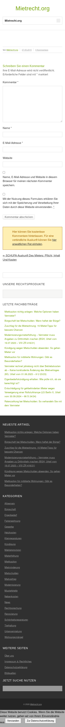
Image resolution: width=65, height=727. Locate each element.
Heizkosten (10, 532)
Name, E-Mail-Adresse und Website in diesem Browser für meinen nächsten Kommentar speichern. (30, 181)
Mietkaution (11, 561)
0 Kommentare (41, 49)
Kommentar (10, 82)
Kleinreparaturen (13, 538)
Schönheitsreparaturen (16, 619)
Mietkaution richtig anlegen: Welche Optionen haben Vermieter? (32, 313)
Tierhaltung (10, 625)
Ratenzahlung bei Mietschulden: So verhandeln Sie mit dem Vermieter (33, 403)
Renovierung (11, 613)
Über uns (9, 655)
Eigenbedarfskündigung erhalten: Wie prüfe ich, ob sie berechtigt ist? (33, 381)
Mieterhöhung (12, 555)
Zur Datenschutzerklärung (40, 720)
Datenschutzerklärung (16, 667)
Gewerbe (9, 526)
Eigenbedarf (11, 515)
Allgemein (10, 503)
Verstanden (13, 720)
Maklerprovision (13, 550)
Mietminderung (12, 567)
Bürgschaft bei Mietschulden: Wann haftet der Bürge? (32, 320)
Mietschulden (11, 573)
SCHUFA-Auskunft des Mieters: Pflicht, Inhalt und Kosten (31, 257)
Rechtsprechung (13, 608)
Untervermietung (13, 631)
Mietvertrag (10, 579)
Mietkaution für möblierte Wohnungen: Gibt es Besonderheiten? (28, 359)
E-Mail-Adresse (13, 143)
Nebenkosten (11, 596)
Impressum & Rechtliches (18, 661)
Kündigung (10, 544)
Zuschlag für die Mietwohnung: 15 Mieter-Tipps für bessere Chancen (31, 327)
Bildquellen (10, 673)
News (7, 602)
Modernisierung (12, 584)
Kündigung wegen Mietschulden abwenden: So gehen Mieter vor (32, 350)
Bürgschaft (10, 509)
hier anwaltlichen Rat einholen (34, 242)
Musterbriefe (11, 590)
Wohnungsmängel (14, 637)
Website (7, 158)
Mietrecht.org (33, 8)
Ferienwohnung (12, 521)
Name (7, 128)
